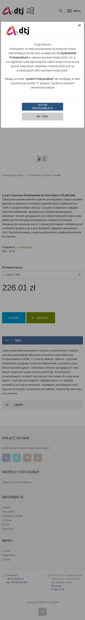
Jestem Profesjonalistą (42, 106)
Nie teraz (42, 116)
